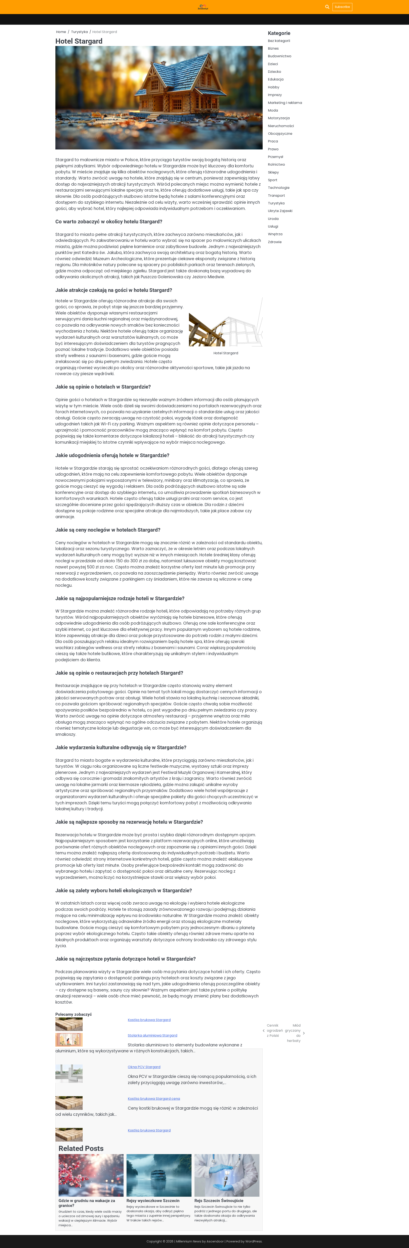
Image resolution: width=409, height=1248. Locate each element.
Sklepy (273, 172)
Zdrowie (275, 242)
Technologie (278, 187)
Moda (273, 110)
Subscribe (342, 7)
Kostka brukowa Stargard (149, 1019)
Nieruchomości (281, 125)
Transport (276, 195)
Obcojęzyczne (280, 133)
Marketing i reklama (285, 102)
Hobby (273, 87)
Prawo (273, 148)
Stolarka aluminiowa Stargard (152, 1035)
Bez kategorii (279, 40)
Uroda (273, 218)
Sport (272, 180)
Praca (273, 141)
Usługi (273, 226)
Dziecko (274, 71)
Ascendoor (215, 1241)
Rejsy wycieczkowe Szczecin (153, 1200)
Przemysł (275, 156)
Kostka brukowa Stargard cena (154, 1098)
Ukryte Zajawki (280, 210)
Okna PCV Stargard (144, 1066)
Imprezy (275, 94)
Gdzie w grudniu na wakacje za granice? (87, 1203)
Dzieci (273, 64)
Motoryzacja (279, 118)
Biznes (273, 48)
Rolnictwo (276, 164)
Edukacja (276, 79)
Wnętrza (275, 234)
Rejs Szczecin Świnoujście (218, 1200)
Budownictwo (279, 56)
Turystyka (276, 203)
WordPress (253, 1241)
